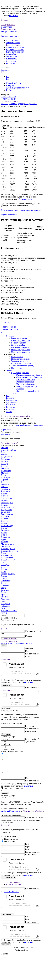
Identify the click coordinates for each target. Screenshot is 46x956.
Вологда (4, 464)
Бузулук (4, 505)
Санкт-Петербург (8, 450)
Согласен (5, 20)
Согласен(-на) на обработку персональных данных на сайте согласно (21, 681)
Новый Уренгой (8, 560)
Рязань (4, 576)
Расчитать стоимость (20, 338)
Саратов (4, 480)
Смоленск (5, 581)
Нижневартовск (8, 548)
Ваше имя (29, 726)
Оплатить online (13, 43)
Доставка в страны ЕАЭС (27, 391)
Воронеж (5, 466)
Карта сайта (6, 430)
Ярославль (5, 491)
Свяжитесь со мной (9, 101)
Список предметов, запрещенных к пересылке (21, 210)
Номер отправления (34, 818)
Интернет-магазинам (15, 52)
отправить (6, 708)
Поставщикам (17, 368)
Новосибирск (7, 558)
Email (27, 656)
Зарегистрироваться (9, 641)
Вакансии (10, 405)
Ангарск (4, 496)
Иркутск (4, 521)
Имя (27, 651)
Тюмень (4, 597)
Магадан (5, 473)
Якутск (4, 613)
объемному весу (25, 199)
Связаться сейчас (11, 891)
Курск (3, 539)
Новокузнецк (7, 553)
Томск (3, 592)
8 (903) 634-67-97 (8, 99)
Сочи (3, 583)
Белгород (5, 452)
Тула (3, 594)
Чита (3, 608)
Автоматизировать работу (22, 366)
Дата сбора (30, 742)
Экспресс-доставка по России (29, 375)
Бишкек (4, 454)
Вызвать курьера (18, 343)
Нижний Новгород (9, 551)
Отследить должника (20, 350)
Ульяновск (5, 599)
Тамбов (4, 487)
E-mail (28, 849)
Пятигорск (5, 477)
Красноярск (6, 470)
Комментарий (31, 854)
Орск (3, 567)
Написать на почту (14, 884)
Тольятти (5, 590)
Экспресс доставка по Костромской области (25, 383)
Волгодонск (6, 461)
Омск (3, 562)
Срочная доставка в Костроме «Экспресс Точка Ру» (29, 378)
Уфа (3, 601)
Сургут (4, 482)
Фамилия (29, 648)
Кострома (5, 70)
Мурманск (5, 546)
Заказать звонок (13, 882)
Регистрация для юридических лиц (16, 643)
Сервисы (10, 336)
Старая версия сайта (15, 47)
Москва (4, 448)
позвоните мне (7, 914)
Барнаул (4, 500)
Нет (5, 629)
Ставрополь (6, 585)
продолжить (6, 685)
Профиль (10, 85)
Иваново (5, 516)
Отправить (5, 322)
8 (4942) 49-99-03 (8, 97)
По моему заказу (11, 839)
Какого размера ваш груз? (12, 751)
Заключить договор (19, 361)
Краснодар (5, 537)
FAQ (8, 395)
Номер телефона (32, 654)
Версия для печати (9, 214)
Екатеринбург (7, 514)
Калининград (7, 526)
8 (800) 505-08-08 (8, 327)
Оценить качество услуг (21, 352)
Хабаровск (5, 604)
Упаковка (15, 393)
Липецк (4, 542)
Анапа (4, 493)
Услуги (9, 370)
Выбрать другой (11, 443)
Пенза (3, 475)
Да (2, 443)
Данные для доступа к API (17, 88)
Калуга (4, 528)
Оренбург (5, 565)
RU (2, 72)
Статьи (9, 412)
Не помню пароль (9, 639)
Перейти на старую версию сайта (15, 416)
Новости (10, 398)
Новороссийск (7, 555)
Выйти (9, 90)
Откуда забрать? (32, 739)
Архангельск (6, 498)
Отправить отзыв (8, 877)
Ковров (4, 535)
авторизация (6, 659)
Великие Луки (7, 507)
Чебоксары (5, 606)
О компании (11, 56)
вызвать (5, 793)
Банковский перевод (20, 347)
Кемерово (5, 530)
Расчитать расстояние (20, 340)
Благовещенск (7, 503)
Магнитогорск (7, 544)
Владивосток (6, 509)
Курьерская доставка (15, 49)
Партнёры (10, 409)
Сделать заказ (12, 40)
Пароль (28, 636)
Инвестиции (11, 59)
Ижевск (4, 519)
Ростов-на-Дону (8, 574)
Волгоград (5, 459)
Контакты (10, 63)
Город (27, 846)
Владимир (5, 512)
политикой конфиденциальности (29, 425)
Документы (11, 61)
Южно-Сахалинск (9, 610)
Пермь (4, 569)
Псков (3, 571)
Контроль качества (14, 45)
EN (7, 79)
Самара (4, 578)
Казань (4, 523)
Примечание (30, 731)
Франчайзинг (12, 54)
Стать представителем (21, 363)
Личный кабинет (13, 83)
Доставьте (5, 434)
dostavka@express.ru (9, 329)
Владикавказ (6, 457)
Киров (4, 532)
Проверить (5, 825)
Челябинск (5, 489)
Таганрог (5, 484)
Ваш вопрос (30, 922)
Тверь (3, 588)
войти (4, 646)
